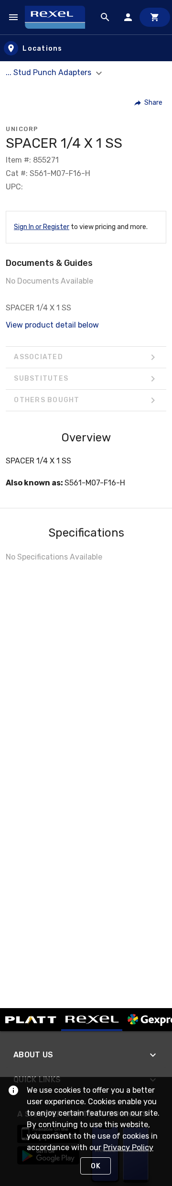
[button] (148, 102)
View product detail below (52, 324)
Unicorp (22, 128)
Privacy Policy (128, 1147)
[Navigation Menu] (13, 17)
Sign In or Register (41, 227)
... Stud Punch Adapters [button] (49, 72)
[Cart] (155, 17)
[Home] (59, 17)
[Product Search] (105, 17)
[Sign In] (128, 17)
